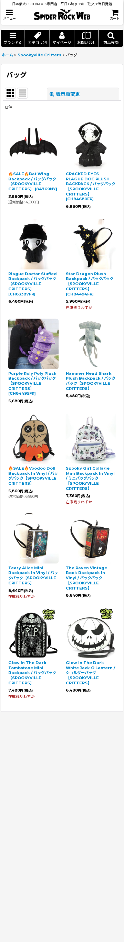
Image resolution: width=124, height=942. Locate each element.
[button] (9, 14)
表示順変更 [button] (68, 94)
